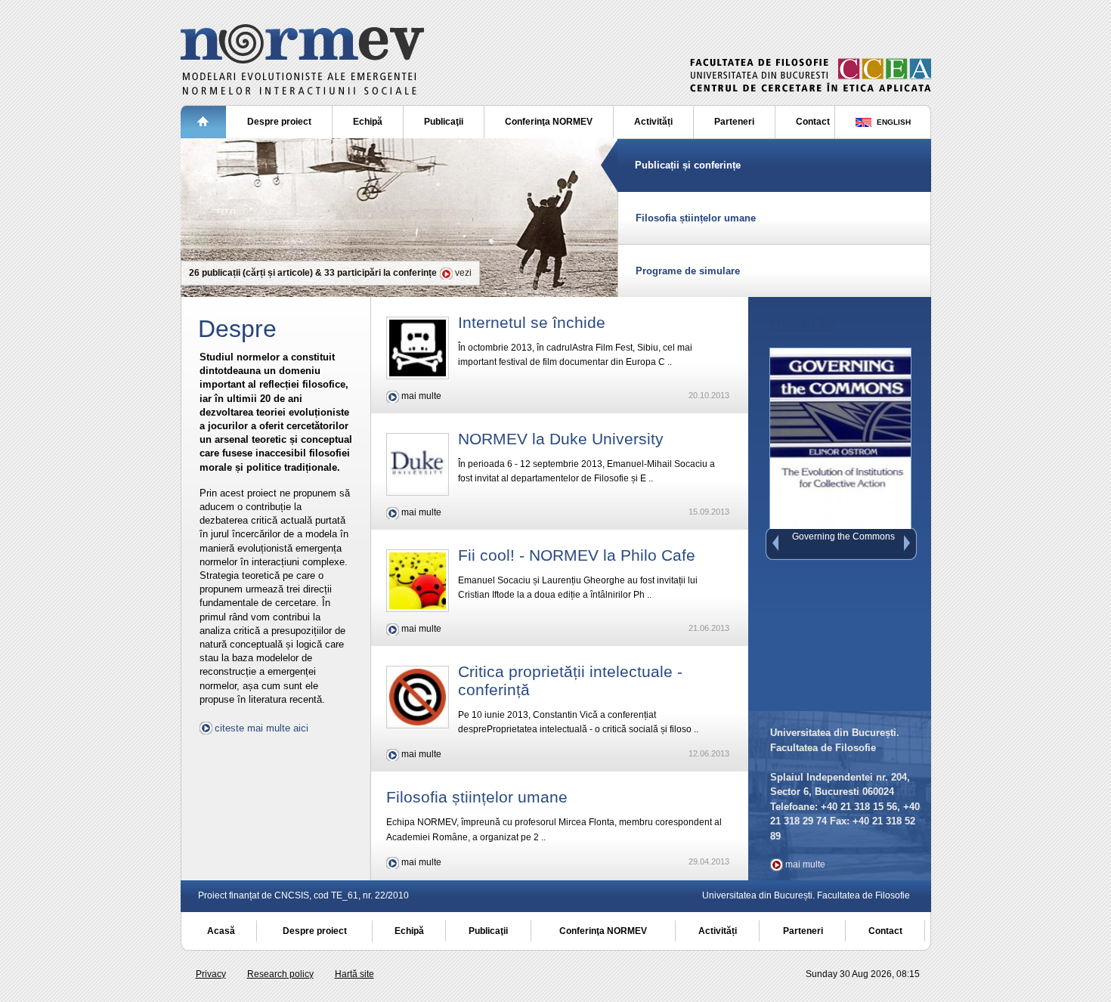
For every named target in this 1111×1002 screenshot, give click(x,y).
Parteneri (734, 121)
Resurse (802, 321)
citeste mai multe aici (261, 728)
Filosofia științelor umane (696, 218)
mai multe (421, 396)
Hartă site (354, 974)
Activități (653, 121)
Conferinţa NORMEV (549, 121)
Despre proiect (279, 121)
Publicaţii (443, 121)
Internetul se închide (531, 322)
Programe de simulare (688, 271)
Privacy (211, 974)
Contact (813, 121)
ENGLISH (892, 122)
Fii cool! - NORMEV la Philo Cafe (576, 555)
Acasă (221, 931)
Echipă (367, 121)
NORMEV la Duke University (561, 438)
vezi (463, 273)
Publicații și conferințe (688, 165)
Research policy (280, 974)
